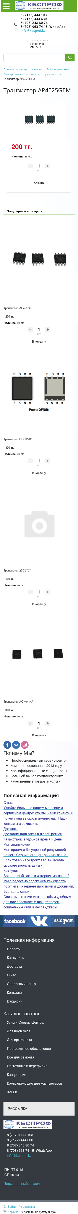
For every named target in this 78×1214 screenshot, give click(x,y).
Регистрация (27, 1206)
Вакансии (14, 1001)
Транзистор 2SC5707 (17, 570)
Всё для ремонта (20, 1057)
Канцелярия (16, 1074)
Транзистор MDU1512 (18, 439)
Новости (14, 948)
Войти (12, 1206)
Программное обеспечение (29, 1048)
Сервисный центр (21, 983)
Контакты (14, 992)
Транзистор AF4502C (17, 308)
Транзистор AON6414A (18, 701)
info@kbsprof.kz (33, 30)
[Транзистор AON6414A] (39, 654)
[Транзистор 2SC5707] (39, 523)
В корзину (39, 341)
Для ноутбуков (18, 1030)
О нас (11, 974)
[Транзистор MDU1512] (39, 392)
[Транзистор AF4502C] (39, 261)
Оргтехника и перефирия (27, 1065)
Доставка (14, 966)
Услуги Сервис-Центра (25, 1022)
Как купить (15, 957)
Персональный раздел (21, 1183)
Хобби (12, 1091)
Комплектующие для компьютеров (34, 1083)
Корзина (13, 1212)
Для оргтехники (19, 1039)
